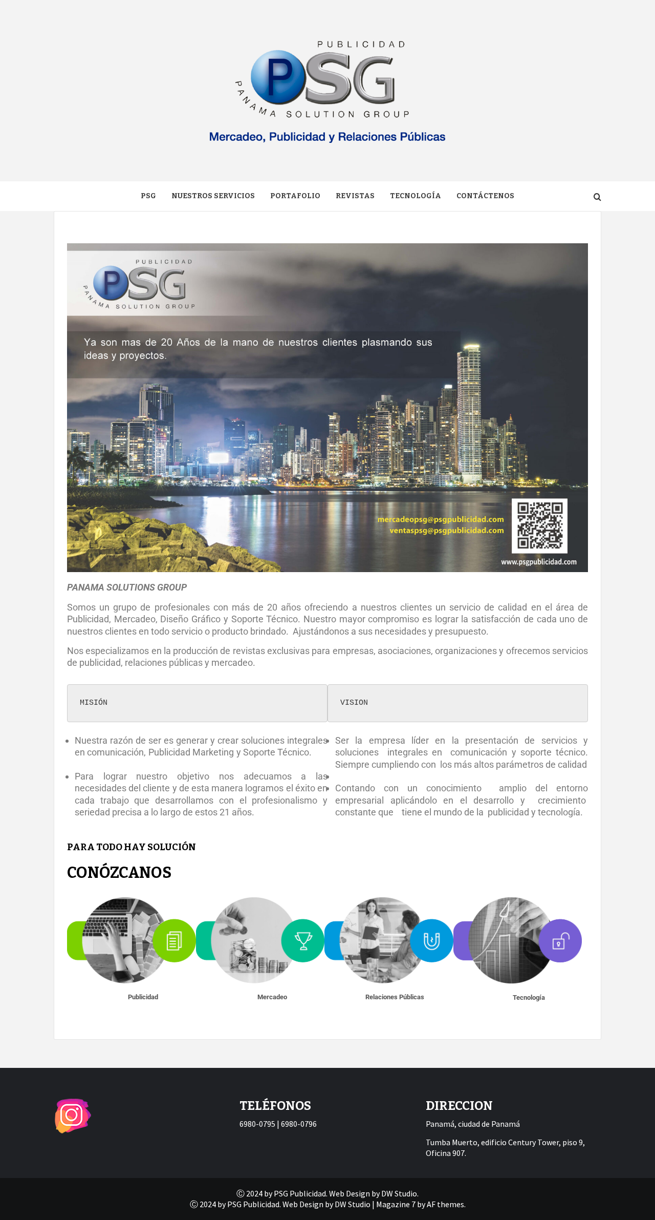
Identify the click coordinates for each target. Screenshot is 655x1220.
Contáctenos (485, 196)
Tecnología (415, 196)
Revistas (355, 196)
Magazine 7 (396, 1204)
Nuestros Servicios (213, 196)
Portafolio (295, 196)
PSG (148, 196)
